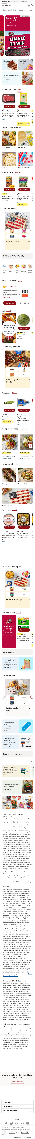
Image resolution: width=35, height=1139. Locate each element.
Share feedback (17, 1082)
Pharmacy (15, 1)
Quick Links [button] (6, 1102)
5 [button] (23, 278)
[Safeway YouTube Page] (28, 1123)
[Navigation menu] (3, 5)
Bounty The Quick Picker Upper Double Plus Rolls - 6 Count (23, 638)
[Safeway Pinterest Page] (16, 1123)
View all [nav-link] (24, 429)
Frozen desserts (23, 168)
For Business (23, 1)
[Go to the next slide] (30, 295)
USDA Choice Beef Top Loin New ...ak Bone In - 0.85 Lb (8, 115)
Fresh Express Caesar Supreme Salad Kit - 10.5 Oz (23, 198)
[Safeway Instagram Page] (22, 1123)
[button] (28, 5)
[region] (17, 1132)
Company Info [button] (7, 1106)
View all (19, 89)
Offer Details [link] (6, 297)
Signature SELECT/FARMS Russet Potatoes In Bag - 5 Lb (23, 419)
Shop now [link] (10, 26)
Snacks (4, 168)
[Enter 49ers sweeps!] (9, 631)
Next (30, 446)
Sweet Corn (6, 417)
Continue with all (28, 1137)
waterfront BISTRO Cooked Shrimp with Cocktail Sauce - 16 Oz (8, 536)
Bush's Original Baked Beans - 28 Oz (8, 197)
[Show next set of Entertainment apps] (31, 588)
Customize (12, 1133)
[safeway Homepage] (9, 5)
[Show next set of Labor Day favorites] (31, 368)
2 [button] (15, 278)
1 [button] (12, 278)
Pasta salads (22, 484)
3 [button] (17, 278)
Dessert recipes (7, 505)
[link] (6, 81)
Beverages (22, 147)
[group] (17, 35)
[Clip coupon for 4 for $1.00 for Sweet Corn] (11, 422)
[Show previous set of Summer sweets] (3, 230)
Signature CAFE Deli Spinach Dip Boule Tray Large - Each (23, 535)
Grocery (4, 1)
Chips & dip (6, 147)
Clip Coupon (10, 303)
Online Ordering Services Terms (17, 975)
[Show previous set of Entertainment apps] (3, 588)
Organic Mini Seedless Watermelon (21, 336)
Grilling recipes (7, 484)
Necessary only (18, 1137)
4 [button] (20, 278)
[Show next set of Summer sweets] (31, 230)
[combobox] (17, 10)
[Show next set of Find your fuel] (31, 697)
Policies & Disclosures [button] (10, 1111)
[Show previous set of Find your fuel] (3, 697)
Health (10, 1)
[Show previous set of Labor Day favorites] (3, 368)
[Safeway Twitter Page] (11, 1123)
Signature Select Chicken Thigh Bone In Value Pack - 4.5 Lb (23, 116)
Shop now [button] (9, 636)
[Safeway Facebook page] (6, 1123)
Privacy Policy (25, 1133)
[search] (31, 10)
